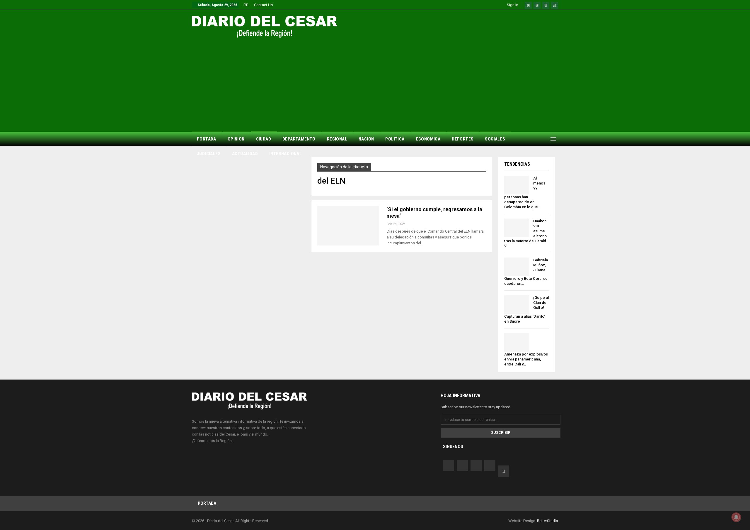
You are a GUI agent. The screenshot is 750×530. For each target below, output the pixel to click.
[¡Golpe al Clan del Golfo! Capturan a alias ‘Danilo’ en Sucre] (516, 304)
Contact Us (263, 5)
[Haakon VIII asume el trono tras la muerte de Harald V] (516, 228)
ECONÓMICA (428, 139)
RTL (246, 5)
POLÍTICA (394, 139)
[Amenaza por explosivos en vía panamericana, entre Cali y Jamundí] (516, 342)
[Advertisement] (375, 81)
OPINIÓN (236, 139)
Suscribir (500, 432)
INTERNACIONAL (285, 153)
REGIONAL (337, 139)
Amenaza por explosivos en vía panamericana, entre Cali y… (526, 359)
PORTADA (206, 139)
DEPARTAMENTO (299, 139)
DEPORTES (462, 139)
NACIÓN (366, 139)
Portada (207, 503)
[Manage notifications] (736, 517)
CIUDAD (263, 139)
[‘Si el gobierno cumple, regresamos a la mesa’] (348, 225)
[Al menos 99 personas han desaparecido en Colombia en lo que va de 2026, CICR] (516, 185)
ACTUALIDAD (245, 153)
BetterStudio (547, 521)
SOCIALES (495, 139)
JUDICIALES (209, 153)
